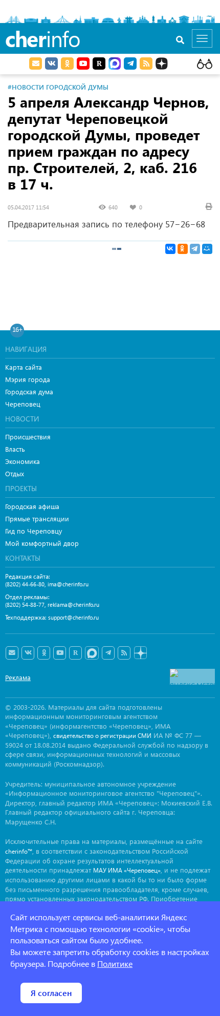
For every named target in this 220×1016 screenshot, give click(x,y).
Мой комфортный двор (42, 543)
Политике (115, 963)
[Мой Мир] (207, 249)
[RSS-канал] (124, 653)
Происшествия (28, 436)
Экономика (22, 461)
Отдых (14, 473)
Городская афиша (32, 506)
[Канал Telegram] (108, 653)
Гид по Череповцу (33, 530)
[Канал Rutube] (99, 63)
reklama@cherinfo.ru (73, 604)
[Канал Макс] (114, 64)
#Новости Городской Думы (58, 86)
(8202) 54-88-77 (25, 604)
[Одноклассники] (183, 249)
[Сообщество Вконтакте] (27, 653)
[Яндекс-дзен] (140, 653)
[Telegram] (195, 249)
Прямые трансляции (37, 518)
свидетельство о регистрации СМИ (102, 735)
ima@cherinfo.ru (68, 584)
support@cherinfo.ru (73, 617)
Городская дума (29, 391)
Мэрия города (27, 379)
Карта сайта (23, 367)
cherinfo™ (18, 851)
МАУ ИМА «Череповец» (127, 870)
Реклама (18, 677)
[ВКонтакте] (170, 249)
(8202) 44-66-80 (25, 584)
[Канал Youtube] (83, 63)
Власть (15, 448)
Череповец (22, 403)
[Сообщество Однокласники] (67, 63)
